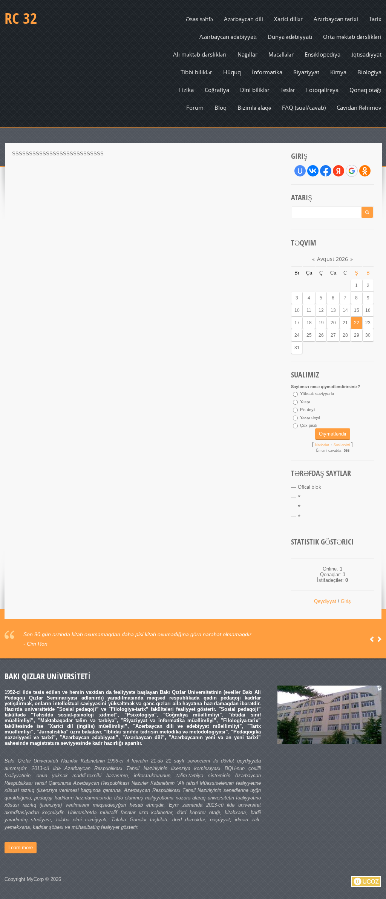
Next (379, 639)
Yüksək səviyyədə (317, 393)
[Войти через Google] (352, 171)
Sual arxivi (342, 445)
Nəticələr (322, 445)
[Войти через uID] (300, 170)
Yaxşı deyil (310, 417)
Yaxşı (305, 401)
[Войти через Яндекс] (338, 170)
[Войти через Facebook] (325, 170)
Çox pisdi (308, 425)
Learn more (20, 847)
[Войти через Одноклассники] (365, 170)
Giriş (346, 601)
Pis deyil (307, 409)
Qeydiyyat (325, 601)
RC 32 (21, 18)
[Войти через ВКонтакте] (313, 170)
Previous (372, 639)
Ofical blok (309, 486)
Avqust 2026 (332, 258)
